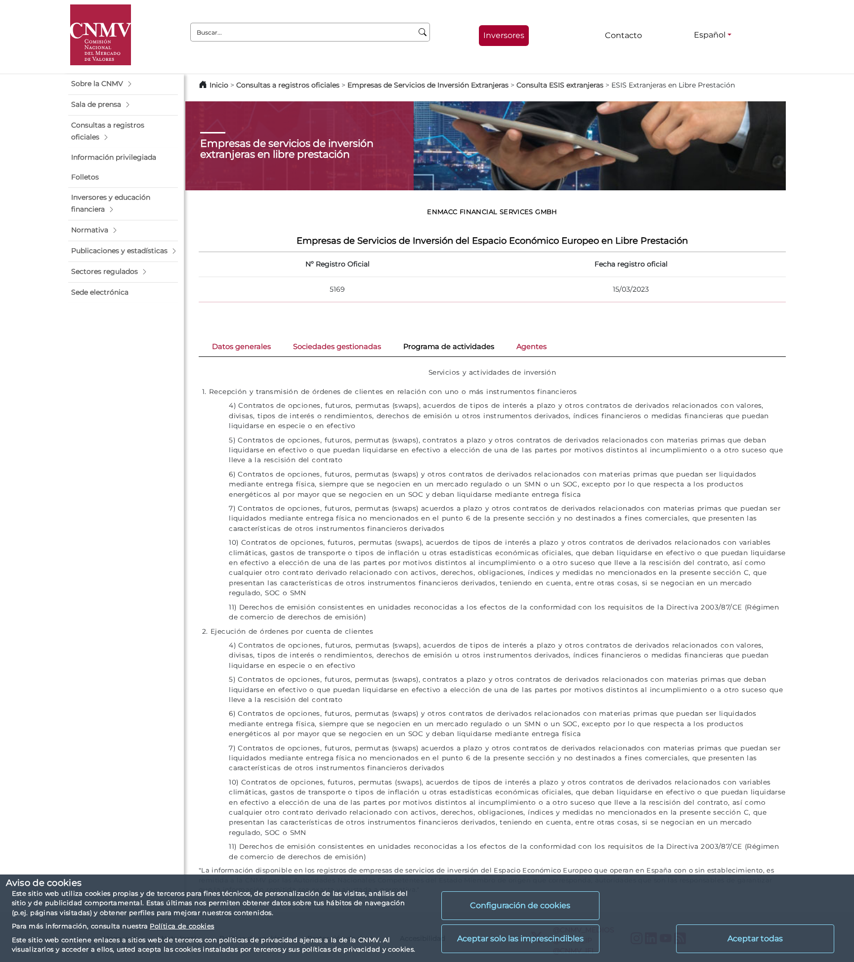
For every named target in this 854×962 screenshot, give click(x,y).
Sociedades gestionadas (337, 346)
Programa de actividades (448, 346)
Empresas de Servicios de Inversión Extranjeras (428, 85)
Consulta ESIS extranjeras (559, 85)
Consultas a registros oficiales (288, 85)
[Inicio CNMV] (100, 35)
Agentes (531, 346)
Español (710, 35)
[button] (123, 84)
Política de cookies (182, 926)
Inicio (219, 85)
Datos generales (241, 346)
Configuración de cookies (520, 905)
